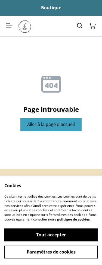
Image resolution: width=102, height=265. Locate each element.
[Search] (79, 26)
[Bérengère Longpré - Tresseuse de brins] (25, 26)
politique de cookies (73, 219)
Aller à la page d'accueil (51, 124)
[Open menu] (9, 26)
